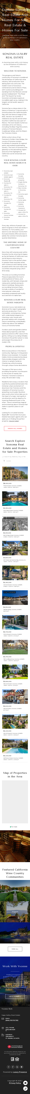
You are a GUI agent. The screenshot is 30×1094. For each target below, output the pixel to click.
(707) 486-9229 (10, 1029)
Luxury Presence (20, 1072)
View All (15, 949)
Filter (8, 461)
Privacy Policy (15, 1083)
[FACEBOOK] (12, 1067)
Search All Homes (15, 428)
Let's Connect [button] (15, 996)
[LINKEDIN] (17, 1067)
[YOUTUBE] (21, 1067)
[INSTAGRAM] (8, 1067)
